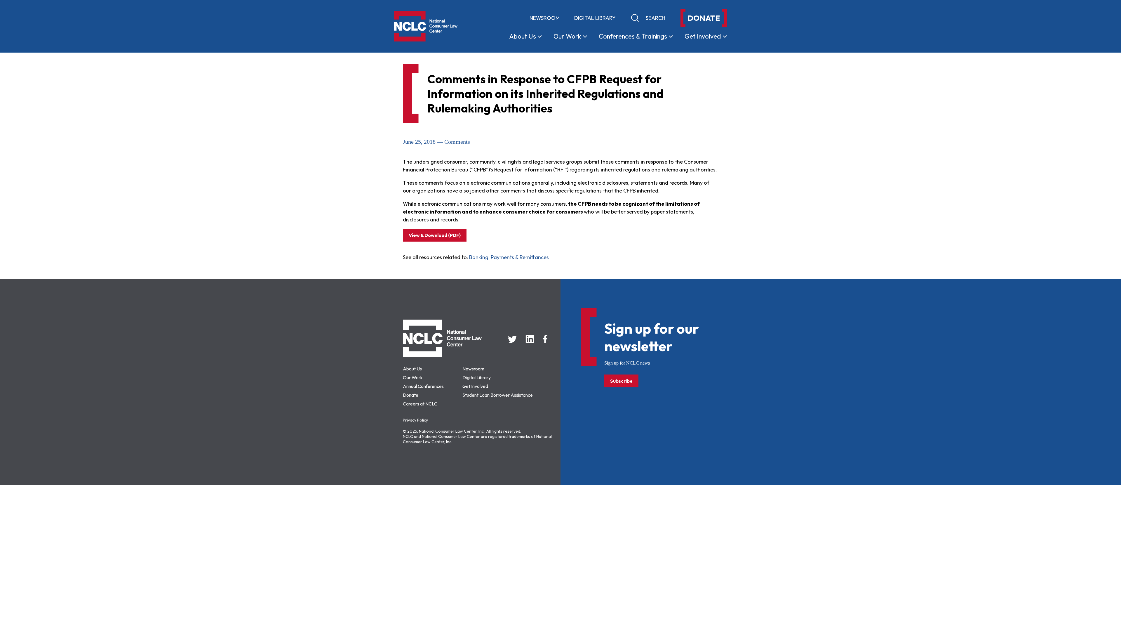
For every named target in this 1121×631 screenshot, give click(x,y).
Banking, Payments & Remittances (509, 257)
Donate (410, 395)
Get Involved (475, 386)
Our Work (413, 377)
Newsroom (545, 18)
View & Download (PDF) (435, 235)
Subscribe (621, 381)
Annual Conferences (423, 386)
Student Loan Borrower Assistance (497, 395)
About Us (412, 369)
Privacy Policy (415, 420)
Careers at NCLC (420, 404)
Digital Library (595, 18)
